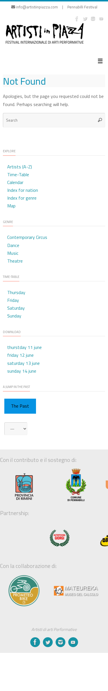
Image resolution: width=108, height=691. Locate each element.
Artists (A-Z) (19, 166)
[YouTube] (101, 18)
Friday (13, 300)
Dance (13, 245)
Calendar (15, 182)
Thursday (16, 292)
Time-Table (18, 174)
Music (12, 253)
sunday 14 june (21, 370)
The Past (20, 405)
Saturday (16, 307)
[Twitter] (85, 18)
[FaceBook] (77, 18)
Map (11, 205)
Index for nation (22, 190)
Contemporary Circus (27, 237)
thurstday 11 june (24, 347)
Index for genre (22, 197)
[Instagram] (93, 18)
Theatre (15, 260)
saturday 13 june (23, 363)
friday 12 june (20, 355)
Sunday (14, 315)
